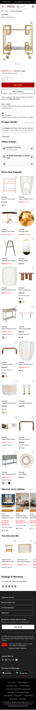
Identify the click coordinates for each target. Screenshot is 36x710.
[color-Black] (9, 483)
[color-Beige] (3, 337)
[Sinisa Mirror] (27, 460)
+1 (11, 483)
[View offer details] (18, 148)
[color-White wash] (23, 302)
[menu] (3, 6)
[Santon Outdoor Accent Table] (27, 351)
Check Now (23, 648)
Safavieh (5, 14)
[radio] (20, 301)
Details (23, 71)
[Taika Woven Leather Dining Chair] (9, 247)
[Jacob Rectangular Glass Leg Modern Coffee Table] (27, 315)
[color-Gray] (3, 483)
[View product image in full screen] (4, 59)
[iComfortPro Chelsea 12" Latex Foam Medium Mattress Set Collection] (8, 501)
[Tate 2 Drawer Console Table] (9, 315)
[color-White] (6, 337)
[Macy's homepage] (2, 11)
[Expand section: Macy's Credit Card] (18, 602)
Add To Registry (18, 91)
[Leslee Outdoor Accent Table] (27, 185)
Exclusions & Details (14, 648)
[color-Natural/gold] (6, 412)
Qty (7, 77)
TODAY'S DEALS (6, 2)
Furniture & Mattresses (16, 11)
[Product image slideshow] (18, 44)
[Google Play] (21, 673)
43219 (8, 104)
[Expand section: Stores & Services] (18, 607)
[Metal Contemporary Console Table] (24, 548)
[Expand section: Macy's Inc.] (18, 612)
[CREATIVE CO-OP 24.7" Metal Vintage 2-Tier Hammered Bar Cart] (9, 548)
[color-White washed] (6, 376)
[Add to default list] (16, 177)
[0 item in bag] (33, 6)
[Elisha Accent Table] (9, 218)
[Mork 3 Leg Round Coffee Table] (27, 276)
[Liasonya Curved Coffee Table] (9, 351)
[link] (9, 201)
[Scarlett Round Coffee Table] (9, 389)
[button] (18, 44)
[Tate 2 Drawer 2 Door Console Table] (9, 460)
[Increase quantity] (11, 79)
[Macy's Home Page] (9, 6)
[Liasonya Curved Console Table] (27, 426)
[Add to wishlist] (31, 23)
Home (6, 11)
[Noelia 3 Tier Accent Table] (9, 185)
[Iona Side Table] (27, 218)
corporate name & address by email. (18, 705)
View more (5, 136)
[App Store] (7, 673)
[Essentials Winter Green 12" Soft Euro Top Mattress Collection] (22, 501)
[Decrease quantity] (3, 79)
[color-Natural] (20, 302)
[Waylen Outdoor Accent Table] (9, 276)
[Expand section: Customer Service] (18, 597)
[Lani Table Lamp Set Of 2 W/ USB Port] (27, 389)
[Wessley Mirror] (27, 247)
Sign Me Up (18, 627)
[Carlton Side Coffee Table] (9, 426)
